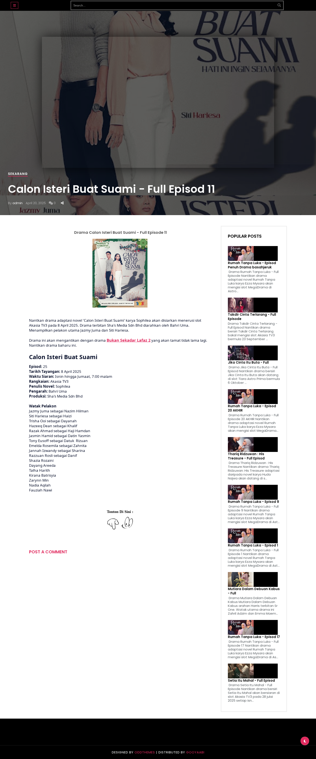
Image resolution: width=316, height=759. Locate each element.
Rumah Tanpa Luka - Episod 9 (253, 502)
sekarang (18, 173)
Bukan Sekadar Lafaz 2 (128, 340)
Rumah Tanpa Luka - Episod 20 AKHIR (252, 408)
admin (17, 203)
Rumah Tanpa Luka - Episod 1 (253, 545)
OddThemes (145, 752)
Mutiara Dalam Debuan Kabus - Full (254, 591)
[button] (14, 5)
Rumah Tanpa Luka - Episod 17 (254, 637)
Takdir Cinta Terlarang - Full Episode (252, 316)
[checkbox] (305, 741)
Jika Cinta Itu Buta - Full (248, 362)
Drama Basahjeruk (44, 3)
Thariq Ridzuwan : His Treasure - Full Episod (246, 456)
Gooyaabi (195, 752)
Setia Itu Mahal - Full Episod (251, 680)
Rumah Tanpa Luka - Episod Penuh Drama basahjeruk (252, 265)
